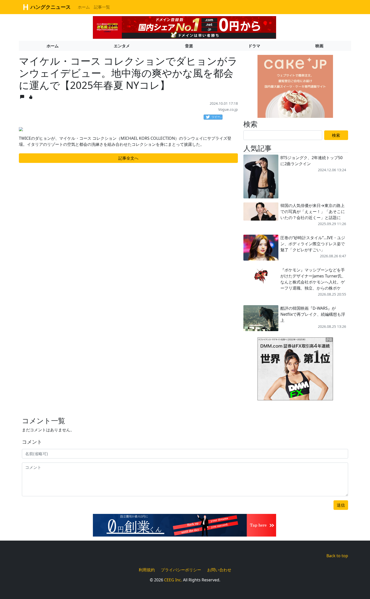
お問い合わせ (219, 570)
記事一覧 (102, 7)
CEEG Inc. (173, 580)
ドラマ (254, 46)
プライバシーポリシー (181, 570)
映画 (319, 46)
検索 (336, 135)
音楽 (189, 46)
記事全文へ (128, 158)
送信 (341, 505)
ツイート (217, 117)
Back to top (337, 555)
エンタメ (122, 46)
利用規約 (147, 570)
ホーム (84, 7)
